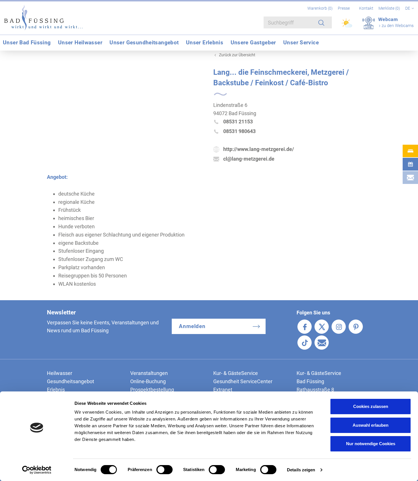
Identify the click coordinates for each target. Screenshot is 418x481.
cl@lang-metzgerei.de (248, 159)
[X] (321, 327)
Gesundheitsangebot (70, 381)
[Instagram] (339, 327)
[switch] (164, 469)
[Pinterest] (356, 327)
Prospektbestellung (152, 390)
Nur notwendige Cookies (370, 443)
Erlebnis (56, 390)
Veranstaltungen (149, 373)
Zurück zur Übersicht (237, 55)
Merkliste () (389, 8)
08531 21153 (238, 122)
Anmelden (192, 326)
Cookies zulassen (370, 406)
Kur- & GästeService (235, 373)
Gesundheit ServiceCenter (242, 381)
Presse (344, 8)
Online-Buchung (148, 381)
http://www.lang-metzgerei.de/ (258, 149)
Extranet (222, 390)
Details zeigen (301, 469)
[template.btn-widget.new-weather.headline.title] (347, 25)
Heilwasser (59, 373)
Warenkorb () (320, 8)
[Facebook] (304, 327)
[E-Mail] (321, 342)
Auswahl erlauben (370, 425)
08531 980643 (239, 131)
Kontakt (366, 8)
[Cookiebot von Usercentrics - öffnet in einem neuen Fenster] (37, 470)
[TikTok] (304, 342)
